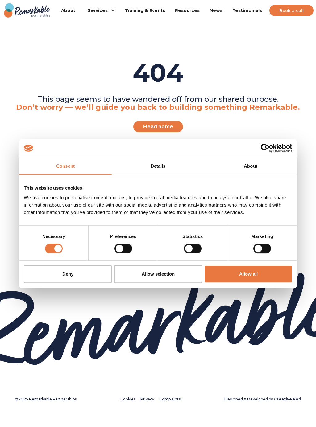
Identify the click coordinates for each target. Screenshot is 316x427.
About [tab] (250, 166)
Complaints (170, 399)
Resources (187, 10)
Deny (67, 274)
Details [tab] (158, 166)
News (216, 10)
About (68, 10)
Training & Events (145, 10)
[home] (27, 10)
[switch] (123, 248)
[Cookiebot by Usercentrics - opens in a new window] (265, 148)
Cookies (127, 399)
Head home (158, 126)
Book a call (291, 10)
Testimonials (247, 10)
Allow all (248, 274)
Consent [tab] (65, 166)
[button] (100, 10)
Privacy (147, 399)
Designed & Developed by (262, 399)
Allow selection (158, 274)
